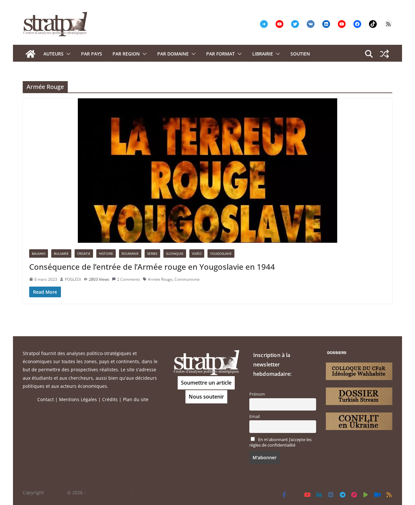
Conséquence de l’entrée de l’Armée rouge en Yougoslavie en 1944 (152, 266)
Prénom (257, 394)
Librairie (262, 54)
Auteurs (53, 54)
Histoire (106, 253)
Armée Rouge (160, 279)
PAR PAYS (91, 54)
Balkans (38, 253)
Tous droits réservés (109, 492)
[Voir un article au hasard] (384, 54)
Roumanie (130, 253)
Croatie (83, 253)
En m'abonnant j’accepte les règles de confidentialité (280, 442)
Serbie (152, 253)
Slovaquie (175, 253)
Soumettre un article (206, 382)
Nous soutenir (206, 396)
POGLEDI (73, 279)
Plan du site (135, 399)
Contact (45, 399)
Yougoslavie (221, 253)
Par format (220, 54)
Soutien (300, 54)
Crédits (110, 399)
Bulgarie (61, 253)
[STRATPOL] (30, 54)
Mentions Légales (78, 399)
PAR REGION (126, 54)
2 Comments (128, 279)
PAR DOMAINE (173, 54)
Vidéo (197, 253)
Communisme (187, 279)
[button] (67, 53)
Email (254, 416)
